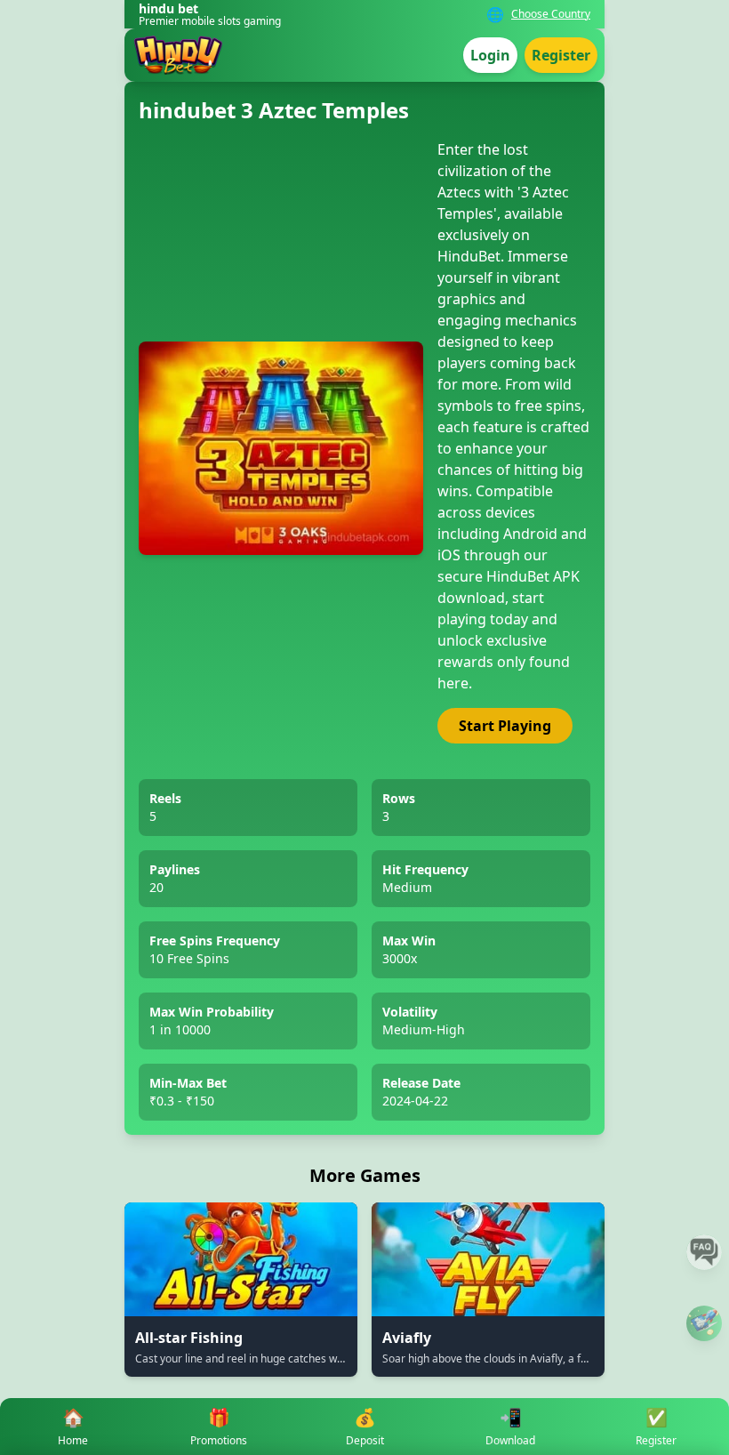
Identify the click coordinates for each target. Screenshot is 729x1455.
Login (490, 55)
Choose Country (550, 14)
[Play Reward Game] (704, 1323)
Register (561, 55)
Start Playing (505, 726)
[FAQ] (704, 1252)
